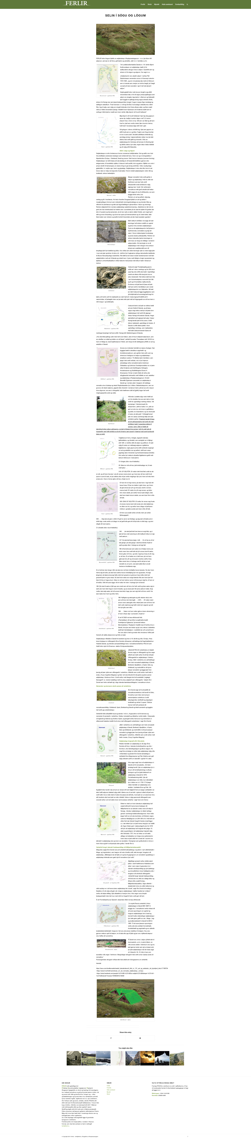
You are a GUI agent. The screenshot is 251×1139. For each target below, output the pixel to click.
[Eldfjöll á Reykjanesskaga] (88, 1058)
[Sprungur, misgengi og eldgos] (133, 1058)
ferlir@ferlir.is (65, 1126)
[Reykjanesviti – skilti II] (162, 1058)
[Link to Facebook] (187, 1136)
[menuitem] (142, 4)
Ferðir (108, 1086)
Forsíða (109, 1088)
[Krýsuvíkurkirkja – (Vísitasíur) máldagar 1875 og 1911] (74, 1058)
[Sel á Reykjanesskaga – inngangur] (118, 1058)
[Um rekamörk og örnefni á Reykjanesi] (103, 1058)
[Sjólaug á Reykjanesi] (147, 1058)
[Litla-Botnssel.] (125, 39)
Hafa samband (111, 1090)
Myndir (109, 1092)
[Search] (187, 4)
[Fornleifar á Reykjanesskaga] (177, 1058)
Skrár (108, 1094)
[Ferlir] (76, 4)
